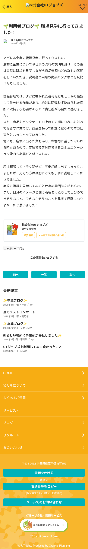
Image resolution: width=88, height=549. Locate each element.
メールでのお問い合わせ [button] (51, 235)
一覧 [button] (44, 274)
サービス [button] (9, 410)
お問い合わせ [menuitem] (12, 447)
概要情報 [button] (28, 235)
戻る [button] (9, 6)
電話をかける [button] (44, 472)
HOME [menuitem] (8, 373)
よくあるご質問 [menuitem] (14, 397)
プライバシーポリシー (44, 536)
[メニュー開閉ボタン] (82, 6)
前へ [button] (16, 274)
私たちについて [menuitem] (14, 385)
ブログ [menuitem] (8, 422)
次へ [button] (72, 274)
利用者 (20, 248)
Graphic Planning (59, 545)
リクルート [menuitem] (11, 435)
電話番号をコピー (44, 486)
